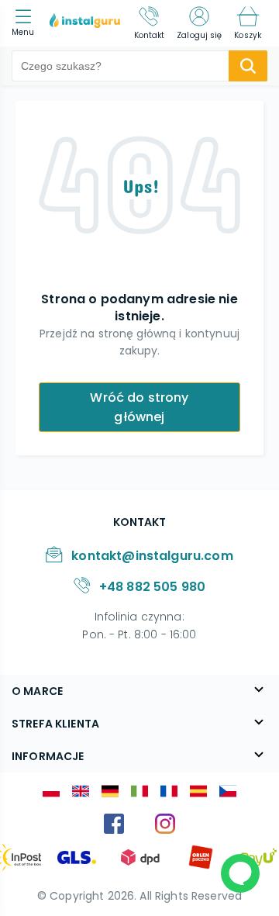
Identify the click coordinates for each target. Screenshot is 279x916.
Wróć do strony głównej (139, 407)
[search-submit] (248, 65)
